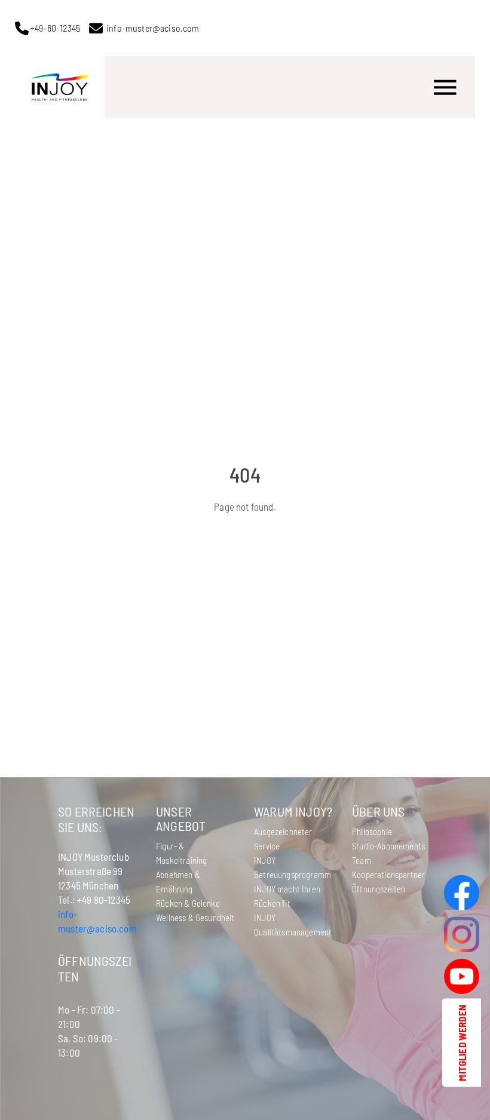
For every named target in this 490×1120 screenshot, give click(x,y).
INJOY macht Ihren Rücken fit (287, 896)
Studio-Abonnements (388, 845)
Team (361, 860)
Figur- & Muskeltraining (181, 853)
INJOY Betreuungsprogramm (292, 867)
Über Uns (378, 811)
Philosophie (372, 831)
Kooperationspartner (388, 874)
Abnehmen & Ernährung (178, 881)
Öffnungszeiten (378, 888)
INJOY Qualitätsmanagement (293, 924)
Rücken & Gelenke (188, 903)
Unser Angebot (181, 818)
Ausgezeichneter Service (283, 838)
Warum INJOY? (293, 811)
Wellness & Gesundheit (195, 917)
